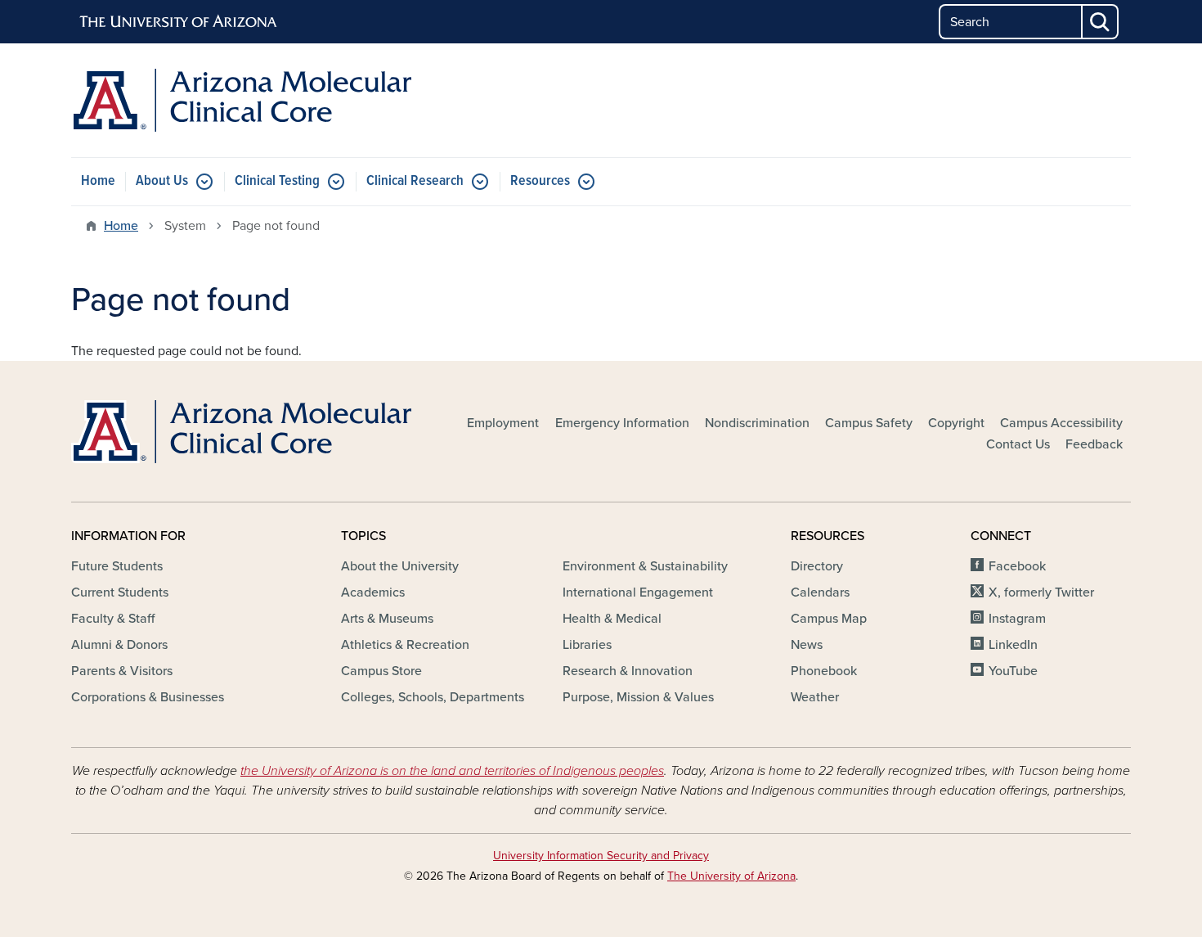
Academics (373, 592)
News (807, 645)
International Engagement (638, 592)
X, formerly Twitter (1041, 592)
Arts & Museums (387, 618)
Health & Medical (612, 618)
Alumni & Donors (119, 645)
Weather (815, 697)
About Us (162, 181)
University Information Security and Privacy (601, 856)
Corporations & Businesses (147, 697)
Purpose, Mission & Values (638, 697)
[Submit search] (1101, 21)
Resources (540, 181)
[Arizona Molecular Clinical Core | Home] (241, 100)
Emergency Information (622, 423)
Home (98, 181)
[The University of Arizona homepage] (179, 22)
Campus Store (381, 671)
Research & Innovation (628, 671)
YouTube (1013, 671)
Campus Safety (869, 423)
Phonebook (824, 671)
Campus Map (829, 618)
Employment (503, 423)
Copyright (956, 423)
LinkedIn (1013, 645)
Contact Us (1018, 444)
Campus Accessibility (1061, 423)
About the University (400, 566)
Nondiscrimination (757, 423)
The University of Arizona (731, 876)
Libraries (587, 645)
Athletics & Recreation (405, 645)
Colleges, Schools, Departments (432, 697)
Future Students (117, 566)
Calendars (820, 592)
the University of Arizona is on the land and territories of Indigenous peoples (452, 771)
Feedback (1094, 444)
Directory (817, 566)
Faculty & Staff (113, 618)
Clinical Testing (277, 181)
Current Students (119, 592)
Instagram (1017, 618)
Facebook (1017, 566)
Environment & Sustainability (645, 566)
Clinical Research (415, 181)
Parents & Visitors (122, 671)
